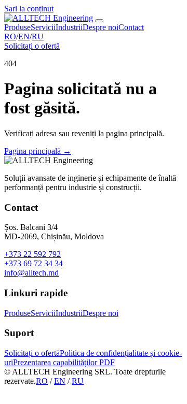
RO (10, 36)
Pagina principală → (37, 151)
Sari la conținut (29, 8)
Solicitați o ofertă (32, 45)
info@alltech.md (31, 272)
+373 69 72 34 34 (33, 263)
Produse (17, 27)
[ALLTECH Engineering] (48, 17)
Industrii (69, 27)
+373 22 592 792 (32, 254)
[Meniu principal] (99, 20)
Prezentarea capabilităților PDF (64, 362)
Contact (131, 27)
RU (38, 36)
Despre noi (100, 27)
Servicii (43, 27)
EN (24, 36)
